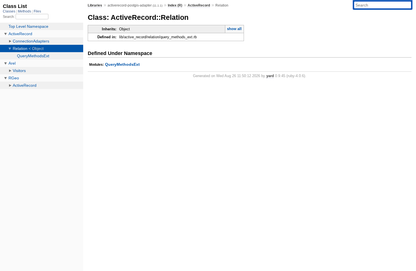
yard (270, 76)
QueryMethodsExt (122, 64)
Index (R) (175, 5)
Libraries (95, 5)
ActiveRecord (199, 5)
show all (234, 29)
